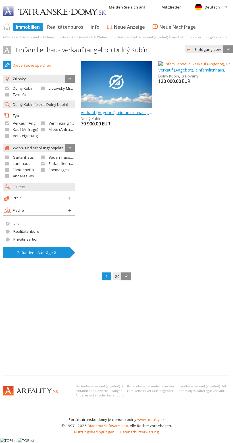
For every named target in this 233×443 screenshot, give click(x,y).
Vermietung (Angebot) (68, 123)
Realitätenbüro (26, 231)
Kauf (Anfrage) (25, 129)
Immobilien (28, 27)
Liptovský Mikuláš (64, 88)
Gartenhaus (23, 157)
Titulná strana (7, 27)
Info (95, 27)
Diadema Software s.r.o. (108, 425)
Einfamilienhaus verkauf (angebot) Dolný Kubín (81, 49)
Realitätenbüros (65, 27)
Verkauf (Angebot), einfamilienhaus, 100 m (194, 70)
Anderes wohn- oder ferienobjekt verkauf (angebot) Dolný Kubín (124, 395)
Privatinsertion (26, 239)
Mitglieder (171, 7)
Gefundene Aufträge (36, 252)
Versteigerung (25, 135)
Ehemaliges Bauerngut (68, 169)
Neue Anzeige (129, 27)
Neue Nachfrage (177, 27)
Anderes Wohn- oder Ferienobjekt (42, 176)
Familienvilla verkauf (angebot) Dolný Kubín (159, 391)
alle (16, 223)
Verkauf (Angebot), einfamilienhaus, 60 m (117, 112)
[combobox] (209, 49)
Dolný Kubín (23, 88)
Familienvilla (23, 169)
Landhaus (21, 163)
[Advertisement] (116, 328)
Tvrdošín (20, 94)
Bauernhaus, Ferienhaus (70, 157)
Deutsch (212, 7)
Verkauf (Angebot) (29, 123)
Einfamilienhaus (62, 163)
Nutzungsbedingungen (94, 431)
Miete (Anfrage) (62, 129)
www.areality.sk (151, 419)
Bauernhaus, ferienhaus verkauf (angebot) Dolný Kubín (168, 386)
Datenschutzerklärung (139, 431)
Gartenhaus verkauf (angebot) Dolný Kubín (107, 386)
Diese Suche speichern (33, 65)
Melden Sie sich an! (127, 7)
